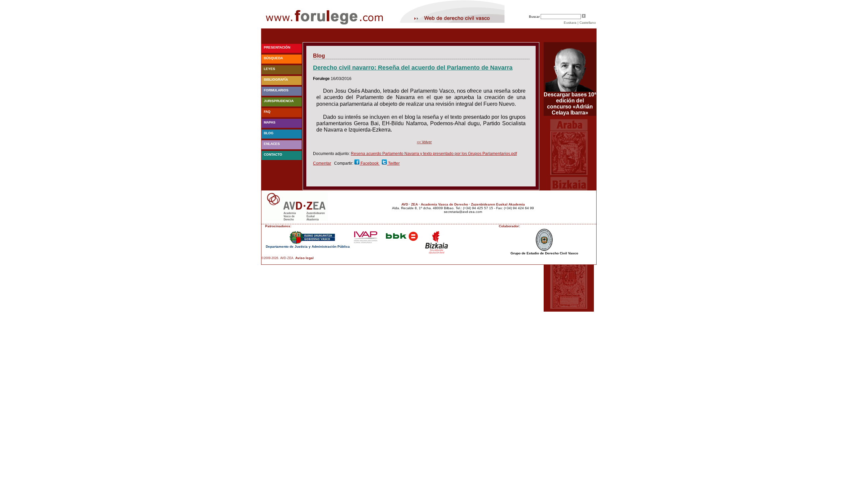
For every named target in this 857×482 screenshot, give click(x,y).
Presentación (277, 47)
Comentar (322, 163)
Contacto (273, 154)
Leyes (269, 69)
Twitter (393, 163)
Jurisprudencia (279, 101)
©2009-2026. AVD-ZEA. (277, 258)
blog (269, 133)
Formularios (276, 90)
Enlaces (272, 144)
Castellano (587, 22)
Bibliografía (276, 79)
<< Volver (424, 142)
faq (267, 111)
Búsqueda (273, 58)
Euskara (570, 22)
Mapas (270, 122)
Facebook (370, 163)
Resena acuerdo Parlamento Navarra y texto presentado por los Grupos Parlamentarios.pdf (434, 153)
